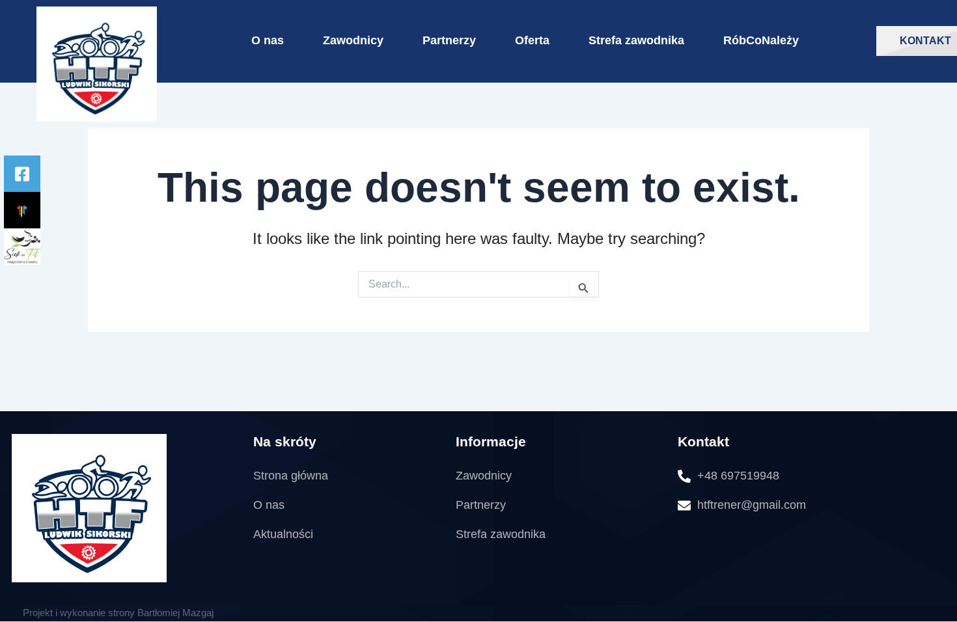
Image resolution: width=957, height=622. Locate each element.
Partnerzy (449, 40)
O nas (267, 40)
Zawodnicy (353, 40)
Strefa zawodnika (636, 40)
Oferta (532, 40)
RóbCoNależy (761, 40)
